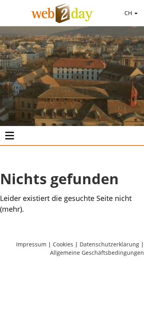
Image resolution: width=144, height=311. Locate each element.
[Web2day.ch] (62, 13)
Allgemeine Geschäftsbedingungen (97, 252)
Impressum (31, 244)
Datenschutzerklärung (109, 244)
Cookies (63, 244)
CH (129, 13)
